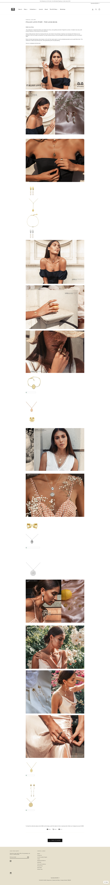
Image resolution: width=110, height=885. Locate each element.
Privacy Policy (40, 865)
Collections (33, 9)
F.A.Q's (38, 858)
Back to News (56, 840)
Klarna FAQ (39, 867)
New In (20, 9)
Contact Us (39, 855)
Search (38, 853)
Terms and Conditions (41, 864)
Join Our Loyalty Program (42, 857)
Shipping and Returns (41, 860)
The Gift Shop (53, 9)
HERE (42, 826)
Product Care (39, 869)
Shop (25, 9)
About (46, 9)
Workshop (62, 9)
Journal (41, 9)
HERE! (82, 826)
